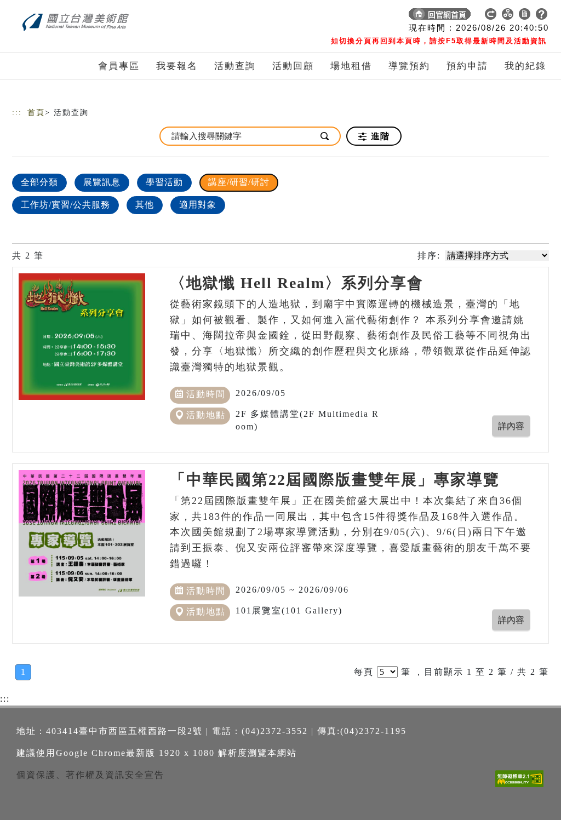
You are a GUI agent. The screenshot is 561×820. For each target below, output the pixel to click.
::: (17, 112)
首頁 (36, 112)
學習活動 (164, 182)
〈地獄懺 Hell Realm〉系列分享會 (296, 282)
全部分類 (39, 182)
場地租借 (351, 66)
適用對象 (197, 204)
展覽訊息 (102, 182)
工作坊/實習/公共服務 (65, 204)
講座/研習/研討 (239, 182)
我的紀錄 (525, 66)
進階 (379, 136)
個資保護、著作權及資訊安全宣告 (90, 774)
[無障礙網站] (522, 787)
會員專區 (119, 66)
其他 (144, 204)
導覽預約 (409, 66)
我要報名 (177, 66)
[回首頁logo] (89, 16)
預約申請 (467, 66)
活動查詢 (235, 66)
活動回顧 (293, 66)
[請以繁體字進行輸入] (325, 136)
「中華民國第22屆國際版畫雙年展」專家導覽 (335, 479)
